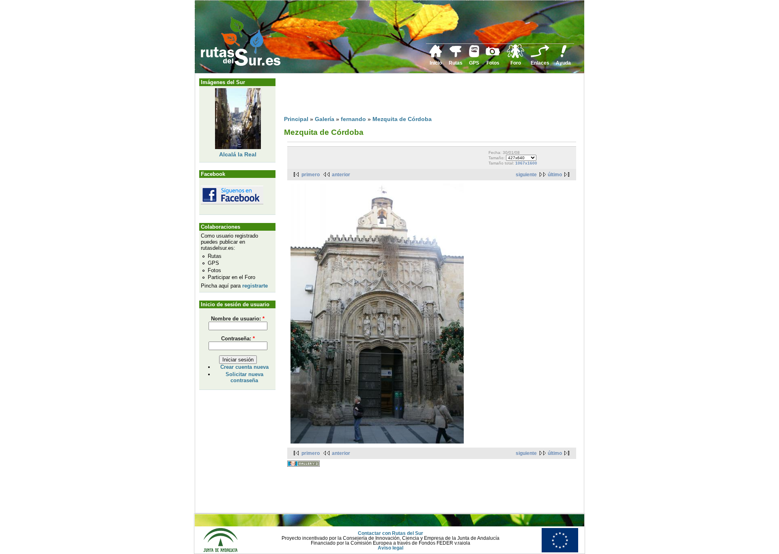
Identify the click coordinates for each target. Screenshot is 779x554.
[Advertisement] (431, 96)
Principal (296, 119)
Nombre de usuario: (238, 319)
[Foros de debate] (515, 56)
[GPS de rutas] (474, 55)
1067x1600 (526, 163)
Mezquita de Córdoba (402, 119)
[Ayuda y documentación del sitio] (563, 56)
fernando (353, 119)
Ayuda (563, 63)
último (555, 174)
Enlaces (540, 63)
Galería (324, 119)
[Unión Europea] (560, 550)
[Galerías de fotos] (493, 54)
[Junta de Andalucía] (220, 550)
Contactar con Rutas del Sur (390, 533)
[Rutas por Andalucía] (455, 55)
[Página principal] (435, 56)
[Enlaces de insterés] (540, 56)
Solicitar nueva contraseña (244, 377)
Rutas (456, 63)
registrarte (255, 286)
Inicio (436, 63)
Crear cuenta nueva (244, 367)
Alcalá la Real (237, 154)
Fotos (492, 63)
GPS (474, 63)
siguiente (526, 174)
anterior (341, 174)
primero (310, 174)
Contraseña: (238, 338)
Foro (515, 63)
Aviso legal (390, 547)
